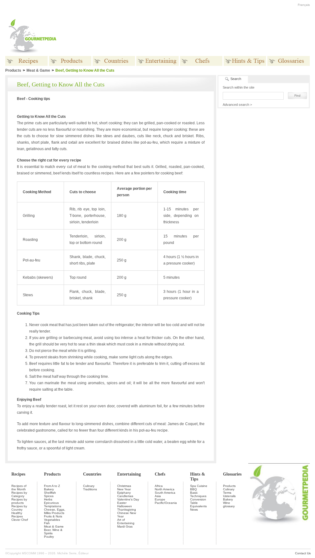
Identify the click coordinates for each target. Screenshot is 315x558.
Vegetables (52, 519)
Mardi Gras (125, 526)
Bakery (49, 489)
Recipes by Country (19, 507)
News (194, 509)
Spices (49, 496)
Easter (121, 502)
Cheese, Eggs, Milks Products (54, 511)
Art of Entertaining (125, 521)
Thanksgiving (126, 509)
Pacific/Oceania (166, 502)
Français (304, 4)
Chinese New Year (126, 514)
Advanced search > (237, 104)
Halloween (124, 506)
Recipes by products (19, 501)
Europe (160, 499)
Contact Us (303, 553)
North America (164, 489)
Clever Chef (19, 519)
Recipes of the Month (18, 487)
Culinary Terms (228, 491)
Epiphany (124, 492)
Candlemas (125, 496)
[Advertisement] (196, 36)
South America (165, 492)
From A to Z (52, 486)
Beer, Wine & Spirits (53, 531)
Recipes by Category (19, 494)
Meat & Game (38, 70)
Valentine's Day (128, 499)
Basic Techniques (198, 494)
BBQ (193, 489)
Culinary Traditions (90, 487)
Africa (159, 486)
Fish (47, 523)
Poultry (49, 536)
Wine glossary (229, 504)
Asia (158, 496)
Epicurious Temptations (52, 504)
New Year (124, 489)
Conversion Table (198, 501)
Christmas (124, 486)
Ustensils (229, 496)
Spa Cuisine (198, 486)
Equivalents (198, 506)
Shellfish (50, 492)
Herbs (48, 499)
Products (52, 474)
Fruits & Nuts (53, 516)
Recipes (18, 474)
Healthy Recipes (17, 514)
